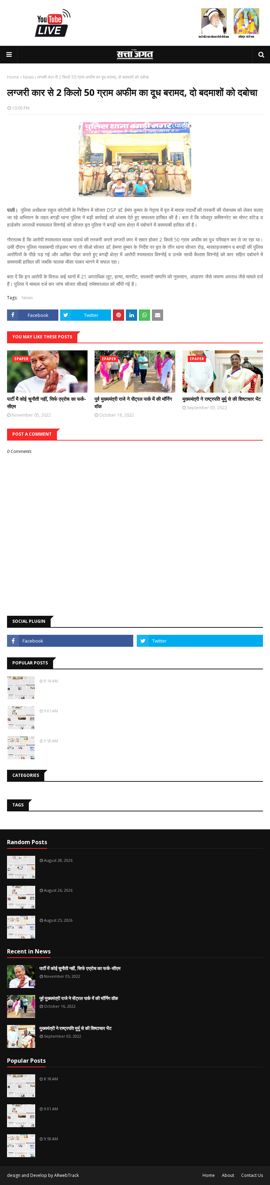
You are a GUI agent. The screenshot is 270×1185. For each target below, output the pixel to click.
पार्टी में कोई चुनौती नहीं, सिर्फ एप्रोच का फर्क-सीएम (46, 402)
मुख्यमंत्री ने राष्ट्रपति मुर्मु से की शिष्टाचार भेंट (221, 398)
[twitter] (200, 641)
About (228, 1175)
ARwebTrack (66, 1175)
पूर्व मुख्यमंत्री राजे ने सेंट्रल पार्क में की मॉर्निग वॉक (133, 402)
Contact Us (252, 1175)
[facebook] (70, 641)
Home (13, 77)
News (28, 77)
